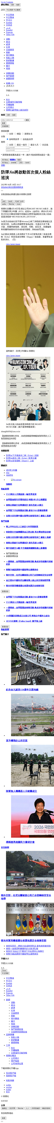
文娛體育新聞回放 (19, 1032)
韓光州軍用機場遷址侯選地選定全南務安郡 (25, 586)
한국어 (9, 981)
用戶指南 (15, 1061)
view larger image (13, 244)
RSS (8, 99)
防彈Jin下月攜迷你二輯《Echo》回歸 (22, 455)
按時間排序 (14, 139)
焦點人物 (10, 58)
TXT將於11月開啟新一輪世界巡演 (21, 494)
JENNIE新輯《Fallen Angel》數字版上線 (24, 621)
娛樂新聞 (10, 78)
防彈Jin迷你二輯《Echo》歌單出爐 (21, 458)
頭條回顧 (10, 73)
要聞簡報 (10, 63)
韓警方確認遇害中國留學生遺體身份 (22, 570)
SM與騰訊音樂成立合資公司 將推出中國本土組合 (28, 616)
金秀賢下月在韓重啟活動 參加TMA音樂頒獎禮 (26, 510)
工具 (8, 1045)
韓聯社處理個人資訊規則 (17, 110)
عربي (8, 988)
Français (9, 993)
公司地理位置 (17, 1064)
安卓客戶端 (11, 1073)
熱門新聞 (10, 76)
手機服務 (10, 105)
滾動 (8, 39)
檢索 (3, 123)
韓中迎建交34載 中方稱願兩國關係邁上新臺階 (26, 548)
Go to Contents (7, 2)
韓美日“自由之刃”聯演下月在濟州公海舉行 (25, 951)
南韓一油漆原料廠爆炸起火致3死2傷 (22, 948)
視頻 (8, 68)
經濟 (8, 44)
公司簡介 (10, 107)
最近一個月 (22, 145)
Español (9, 991)
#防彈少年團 (11, 470)
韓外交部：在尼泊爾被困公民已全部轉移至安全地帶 (29, 575)
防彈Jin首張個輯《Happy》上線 (20, 461)
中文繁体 (10, 978)
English (9, 983)
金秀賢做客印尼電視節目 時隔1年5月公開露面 (26, 500)
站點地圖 (10, 1080)
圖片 (8, 66)
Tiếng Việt (10, 995)
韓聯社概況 (11, 1055)
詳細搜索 (5, 126)
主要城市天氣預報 (14, 102)
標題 (19, 134)
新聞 (8, 1000)
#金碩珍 (9, 475)
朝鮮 (8, 52)
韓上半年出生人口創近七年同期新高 (22, 527)
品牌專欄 (10, 1034)
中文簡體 (5, 973)
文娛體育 (10, 50)
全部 (11, 134)
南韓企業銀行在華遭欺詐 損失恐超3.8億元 (24, 505)
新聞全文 (28, 134)
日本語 (9, 986)
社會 (8, 47)
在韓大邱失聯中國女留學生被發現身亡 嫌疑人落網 (28, 516)
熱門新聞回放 (17, 1029)
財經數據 (10, 60)
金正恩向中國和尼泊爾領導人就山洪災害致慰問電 (28, 580)
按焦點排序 (28, 139)
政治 (8, 42)
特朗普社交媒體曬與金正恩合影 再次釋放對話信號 (28, 532)
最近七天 (35, 145)
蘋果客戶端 (11, 1076)
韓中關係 (10, 55)
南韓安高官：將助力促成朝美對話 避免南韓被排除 (28, 946)
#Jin (7, 473)
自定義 (45, 145)
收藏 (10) (10, 83)
